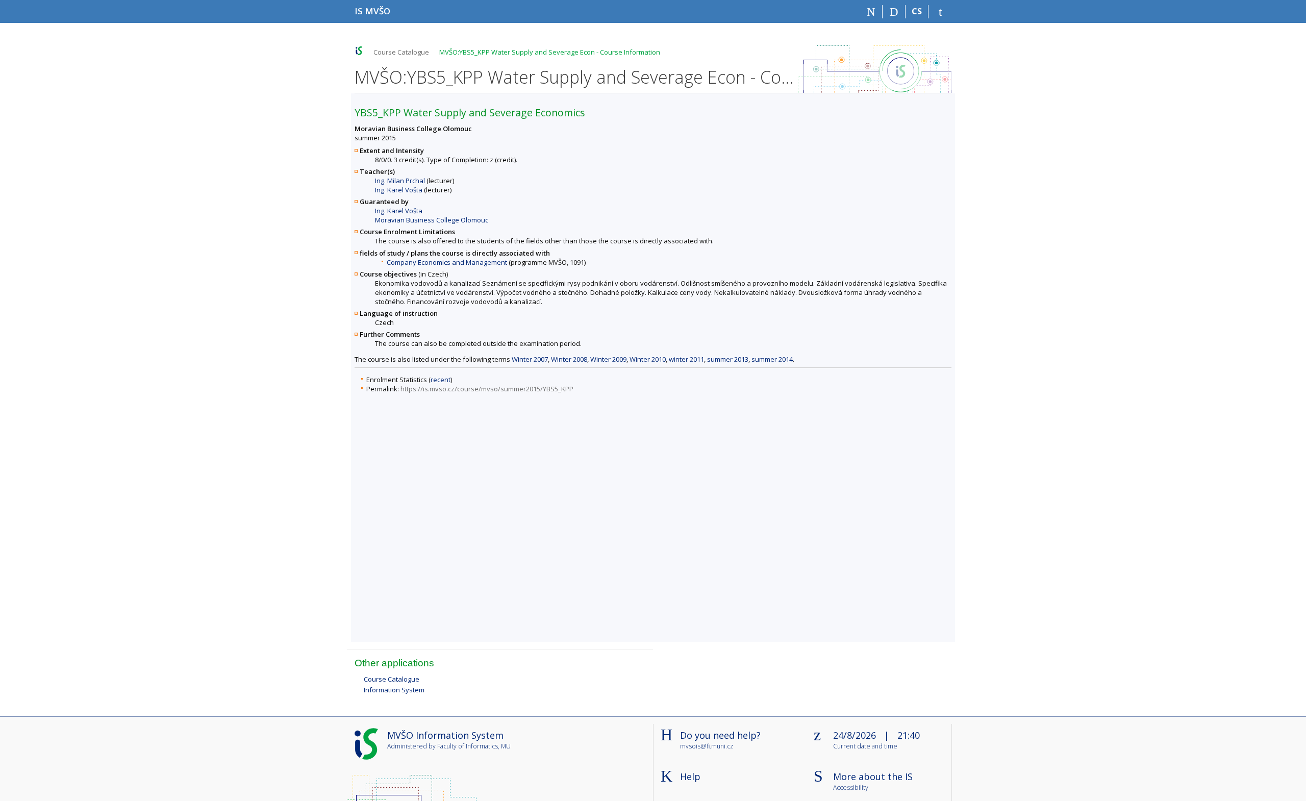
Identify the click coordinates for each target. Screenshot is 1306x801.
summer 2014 (772, 359)
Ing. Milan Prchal (400, 180)
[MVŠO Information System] (359, 50)
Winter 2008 (569, 359)
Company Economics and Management (447, 262)
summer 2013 (727, 359)
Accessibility (850, 788)
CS (917, 11)
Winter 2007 (530, 359)
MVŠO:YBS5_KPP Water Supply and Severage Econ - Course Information (549, 52)
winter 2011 (686, 359)
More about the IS (873, 776)
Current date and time (865, 746)
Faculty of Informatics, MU (474, 746)
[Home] (871, 11)
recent (440, 379)
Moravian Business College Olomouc (431, 219)
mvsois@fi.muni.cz (706, 746)
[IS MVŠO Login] (939, 11)
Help (690, 776)
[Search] (894, 11)
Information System (394, 689)
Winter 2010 (648, 359)
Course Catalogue (401, 52)
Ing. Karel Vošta (398, 189)
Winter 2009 (608, 359)
